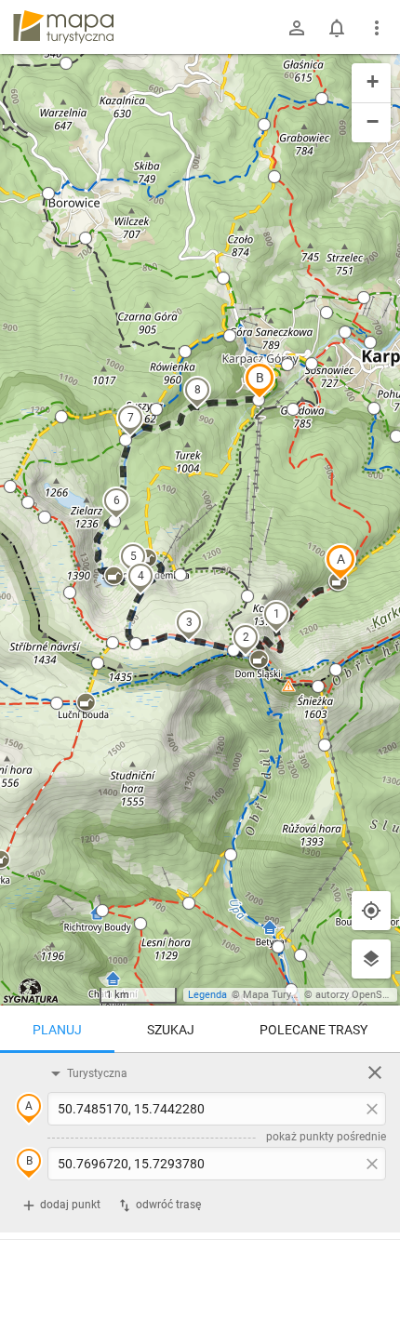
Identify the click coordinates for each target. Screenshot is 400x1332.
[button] (340, 561)
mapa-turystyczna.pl (63, 27)
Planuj (57, 1029)
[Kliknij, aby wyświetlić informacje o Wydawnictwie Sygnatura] (31, 991)
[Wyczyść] (375, 1072)
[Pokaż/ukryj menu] (377, 28)
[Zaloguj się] (297, 28)
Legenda (207, 995)
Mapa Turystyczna (285, 995)
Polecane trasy (313, 1029)
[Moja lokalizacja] (371, 910)
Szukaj (170, 1029)
